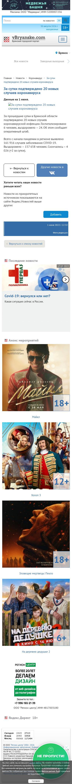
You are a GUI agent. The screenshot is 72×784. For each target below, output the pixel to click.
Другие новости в (52, 167)
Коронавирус (35, 78)
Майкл (50, 408)
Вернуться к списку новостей (25, 243)
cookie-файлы (35, 762)
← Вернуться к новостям (19, 170)
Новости (20, 78)
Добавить (55, 214)
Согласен (36, 781)
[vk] (52, 172)
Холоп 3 (50, 486)
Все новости (21, 61)
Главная (8, 78)
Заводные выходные (52, 61)
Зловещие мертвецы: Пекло (44, 564)
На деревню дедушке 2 (44, 642)
